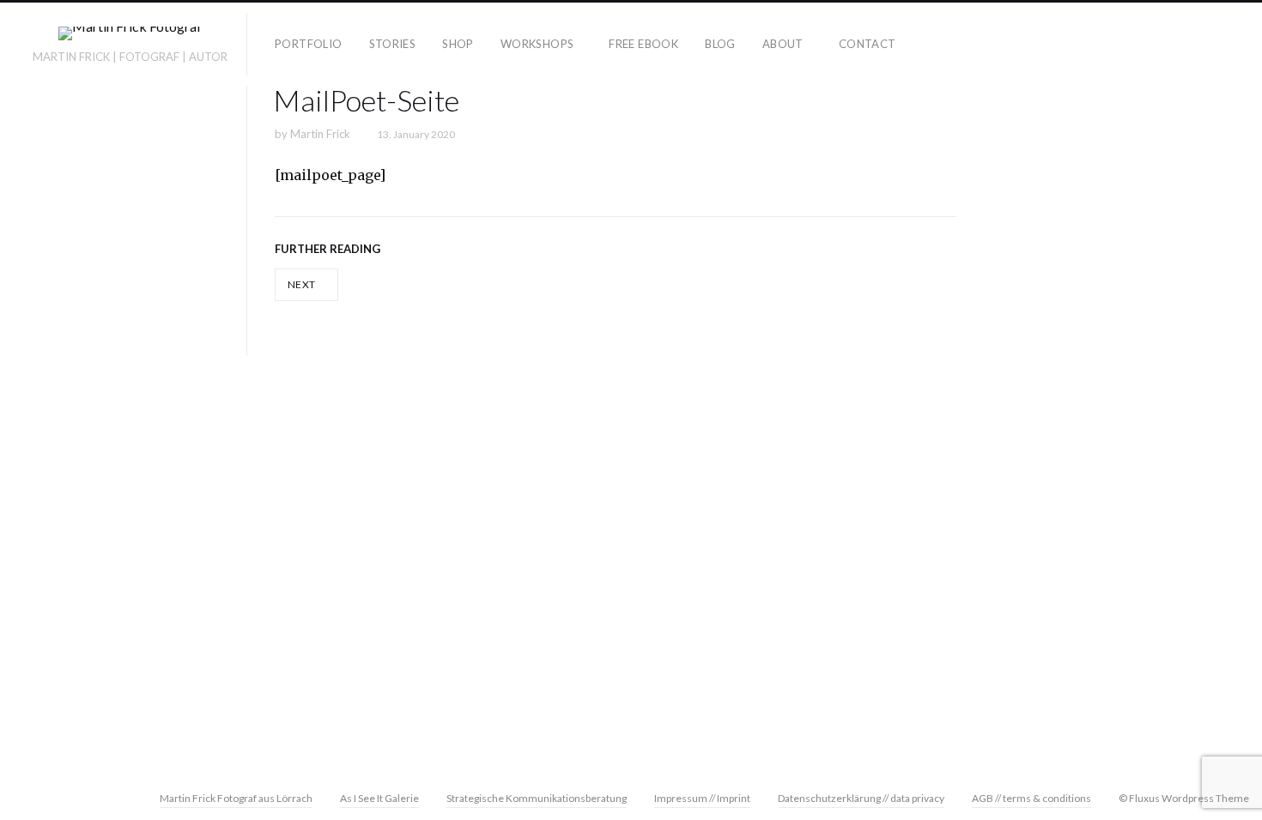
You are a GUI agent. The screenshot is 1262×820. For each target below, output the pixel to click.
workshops (537, 44)
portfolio (309, 44)
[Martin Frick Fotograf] (130, 36)
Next (303, 284)
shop (458, 44)
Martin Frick (320, 134)
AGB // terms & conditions (1031, 798)
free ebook (643, 44)
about (783, 44)
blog (720, 44)
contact (867, 44)
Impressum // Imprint (702, 798)
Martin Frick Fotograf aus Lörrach (236, 798)
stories (392, 44)
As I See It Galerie (379, 798)
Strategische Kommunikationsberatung (536, 798)
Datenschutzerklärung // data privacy (861, 798)
